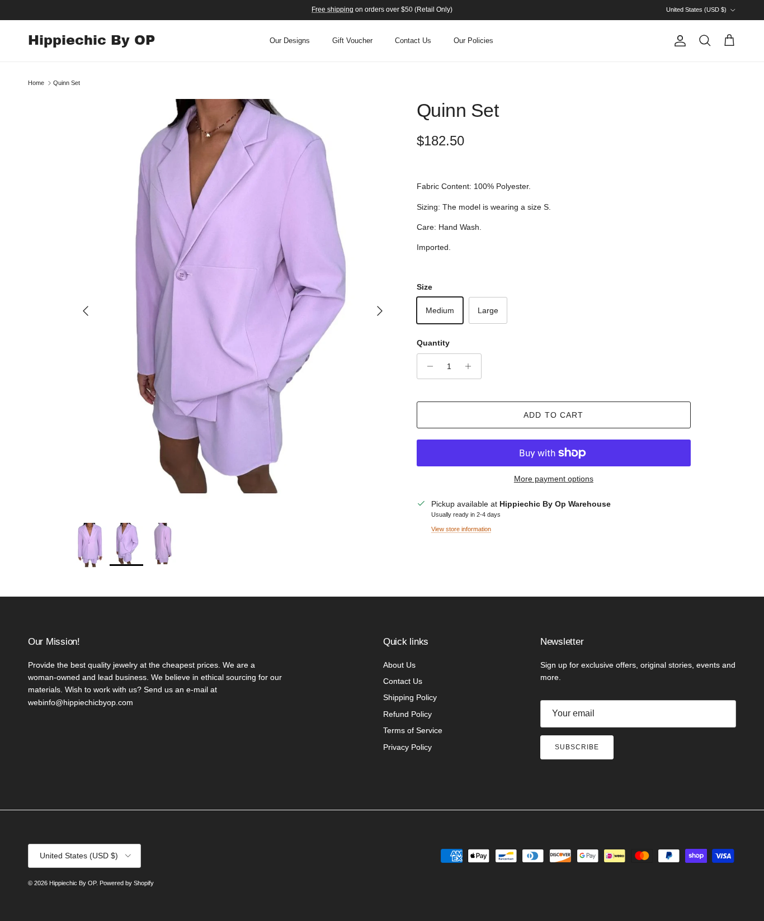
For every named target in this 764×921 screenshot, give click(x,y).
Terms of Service (412, 730)
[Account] (678, 41)
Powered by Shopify (127, 883)
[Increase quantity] (471, 366)
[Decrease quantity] (427, 366)
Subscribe (577, 747)
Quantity (433, 342)
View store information (461, 529)
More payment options (553, 478)
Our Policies (473, 40)
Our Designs (290, 40)
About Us (399, 664)
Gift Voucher (352, 40)
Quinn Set (66, 82)
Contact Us (413, 40)
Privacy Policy (407, 747)
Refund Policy (407, 714)
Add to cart (553, 414)
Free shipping (332, 9)
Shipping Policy (410, 697)
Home (36, 82)
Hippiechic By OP (72, 883)
